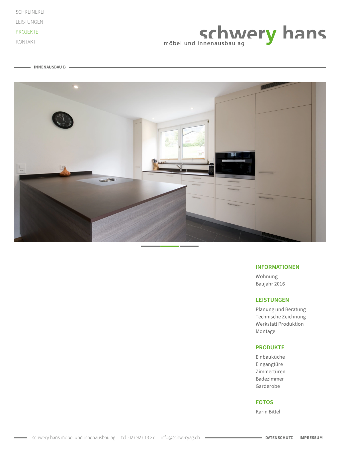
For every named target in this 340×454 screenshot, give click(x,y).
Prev (21, 159)
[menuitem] (30, 12)
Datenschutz (279, 438)
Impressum (311, 438)
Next (319, 159)
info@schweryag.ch (180, 437)
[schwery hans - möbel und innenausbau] (245, 36)
